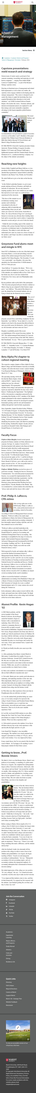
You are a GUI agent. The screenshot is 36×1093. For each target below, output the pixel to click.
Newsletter (18, 60)
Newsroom (9, 1005)
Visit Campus (10, 985)
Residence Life (10, 962)
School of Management (8, 60)
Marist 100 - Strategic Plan (14, 999)
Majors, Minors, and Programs (10, 942)
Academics (7, 58)
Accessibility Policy (16, 1076)
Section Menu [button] (27, 50)
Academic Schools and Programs (19, 58)
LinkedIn (11, 906)
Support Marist (10, 995)
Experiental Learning (9, 936)
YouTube (11, 913)
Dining (8, 958)
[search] (33, 2)
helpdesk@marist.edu (12, 1084)
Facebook (12, 903)
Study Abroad (10, 946)
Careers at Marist (11, 992)
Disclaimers (19, 1073)
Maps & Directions (11, 989)
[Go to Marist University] (17, 2)
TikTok (11, 909)
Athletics (8, 950)
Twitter (11, 916)
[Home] (2, 58)
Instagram (12, 900)
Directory (9, 982)
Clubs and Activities (9, 954)
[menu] (3, 3)
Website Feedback (11, 1002)
